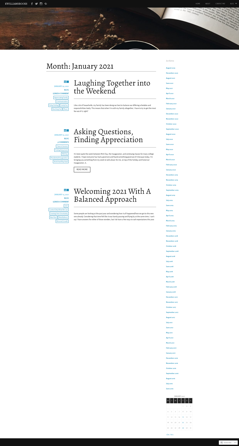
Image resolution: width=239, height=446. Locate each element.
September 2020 (172, 129)
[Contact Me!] (46, 3)
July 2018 (169, 261)
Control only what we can (58, 210)
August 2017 (170, 317)
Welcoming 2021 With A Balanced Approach (112, 195)
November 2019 (172, 180)
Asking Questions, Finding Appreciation (108, 135)
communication (62, 101)
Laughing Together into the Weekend (112, 86)
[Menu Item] (32, 3)
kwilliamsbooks (16, 3)
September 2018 (172, 251)
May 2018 (169, 272)
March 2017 (170, 343)
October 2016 (171, 368)
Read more (81, 170)
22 (183, 422)
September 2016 (172, 373)
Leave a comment (61, 93)
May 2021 (169, 88)
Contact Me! (220, 4)
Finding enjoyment (61, 150)
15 (183, 417)
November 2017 (172, 302)
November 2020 (172, 119)
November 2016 (172, 363)
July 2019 (169, 200)
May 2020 (169, 149)
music (66, 109)
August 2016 (170, 378)
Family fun (64, 105)
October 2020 (171, 124)
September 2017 (172, 312)
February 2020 (171, 165)
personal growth (62, 221)
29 (183, 428)
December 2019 (172, 175)
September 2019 (172, 190)
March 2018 (170, 282)
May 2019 (169, 210)
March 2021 (170, 98)
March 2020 (170, 160)
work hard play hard (61, 162)
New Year (53, 217)
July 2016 (169, 384)
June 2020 (170, 144)
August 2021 (170, 78)
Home (198, 4)
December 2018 (172, 236)
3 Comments (63, 142)
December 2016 (172, 358)
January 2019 (171, 231)
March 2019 (170, 221)
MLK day (65, 154)
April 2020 (170, 154)
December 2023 (172, 73)
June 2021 (169, 83)
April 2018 (170, 277)
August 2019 (170, 195)
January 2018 (171, 292)
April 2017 (169, 338)
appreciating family (61, 97)
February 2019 (171, 226)
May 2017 (169, 333)
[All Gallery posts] (57, 81)
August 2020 (170, 134)
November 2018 (172, 241)
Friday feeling (53, 105)
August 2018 (170, 256)
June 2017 (169, 328)
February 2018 (171, 287)
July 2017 (169, 322)
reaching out (56, 109)
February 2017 (171, 348)
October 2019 (171, 185)
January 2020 (171, 170)
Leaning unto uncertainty (59, 213)
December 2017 (172, 297)
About (207, 4)
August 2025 (170, 68)
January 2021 (171, 109)
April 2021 (169, 93)
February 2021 (171, 104)
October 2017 (171, 307)
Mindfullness (63, 217)
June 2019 (169, 205)
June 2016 (169, 389)
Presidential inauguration (59, 158)
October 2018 (171, 246)
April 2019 (169, 216)
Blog (232, 4)
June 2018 (169, 266)
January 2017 (170, 353)
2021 (66, 206)
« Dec (168, 435)
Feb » (172, 435)
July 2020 (169, 139)
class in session (62, 146)
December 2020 (172, 114)
